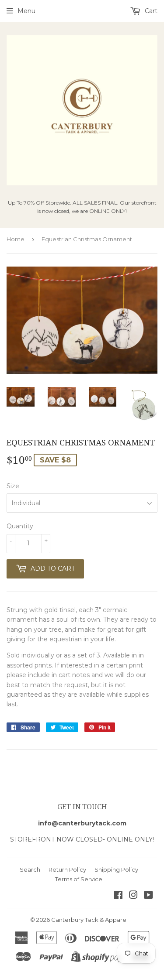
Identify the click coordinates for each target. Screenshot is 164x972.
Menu (26, 11)
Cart (150, 11)
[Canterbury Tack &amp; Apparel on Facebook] (118, 896)
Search (30, 869)
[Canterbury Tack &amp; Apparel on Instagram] (133, 896)
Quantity (20, 526)
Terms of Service (78, 879)
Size (13, 486)
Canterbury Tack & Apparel (89, 919)
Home (15, 239)
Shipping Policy (116, 869)
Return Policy (67, 869)
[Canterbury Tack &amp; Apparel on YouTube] (148, 896)
